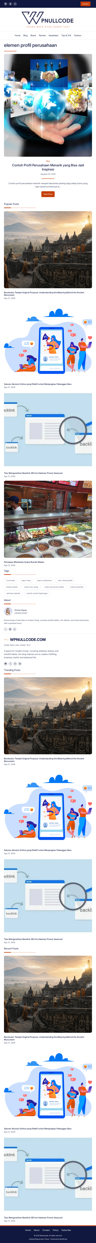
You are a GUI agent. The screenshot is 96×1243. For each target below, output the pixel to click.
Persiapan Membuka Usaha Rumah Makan (24, 562)
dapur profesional (44, 580)
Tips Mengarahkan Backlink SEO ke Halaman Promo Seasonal (33, 473)
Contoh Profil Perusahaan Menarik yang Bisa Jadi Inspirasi (48, 167)
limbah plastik (12, 587)
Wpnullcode (44, 1235)
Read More (49, 195)
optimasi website (13, 593)
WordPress (63, 1239)
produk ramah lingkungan (37, 593)
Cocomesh (10, 580)
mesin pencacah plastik (54, 587)
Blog (48, 161)
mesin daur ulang (31, 587)
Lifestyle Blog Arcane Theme (39, 1239)
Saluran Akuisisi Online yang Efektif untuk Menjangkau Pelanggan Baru (38, 384)
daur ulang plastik (65, 580)
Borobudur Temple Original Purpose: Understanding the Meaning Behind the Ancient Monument (44, 293)
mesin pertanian (76, 587)
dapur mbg (26, 580)
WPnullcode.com (28, 639)
